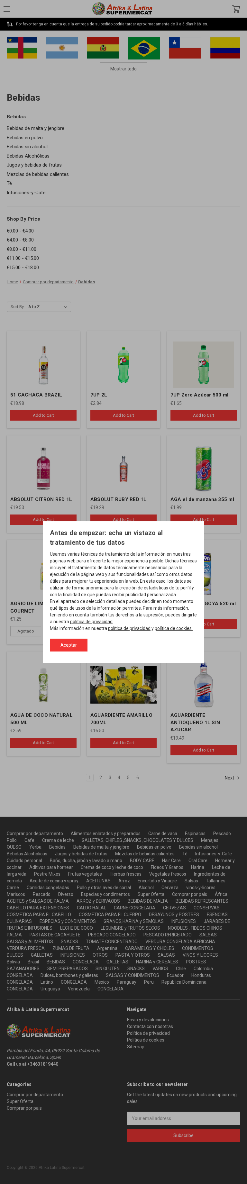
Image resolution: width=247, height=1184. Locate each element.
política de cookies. (174, 628)
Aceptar (68, 645)
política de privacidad (91, 621)
